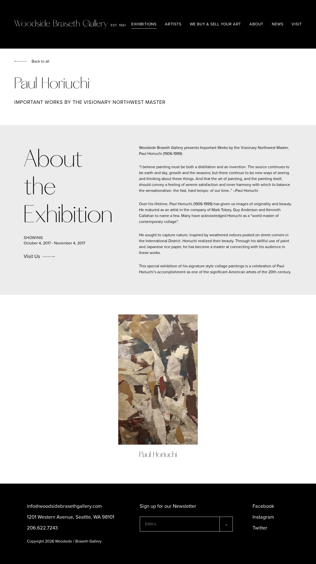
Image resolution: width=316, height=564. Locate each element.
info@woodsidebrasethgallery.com (64, 506)
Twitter (260, 528)
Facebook (263, 506)
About (256, 24)
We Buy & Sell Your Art (215, 24)
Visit (297, 24)
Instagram (263, 517)
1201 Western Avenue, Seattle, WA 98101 (70, 517)
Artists (173, 24)
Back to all (40, 61)
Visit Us (32, 256)
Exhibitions (144, 24)
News (277, 24)
